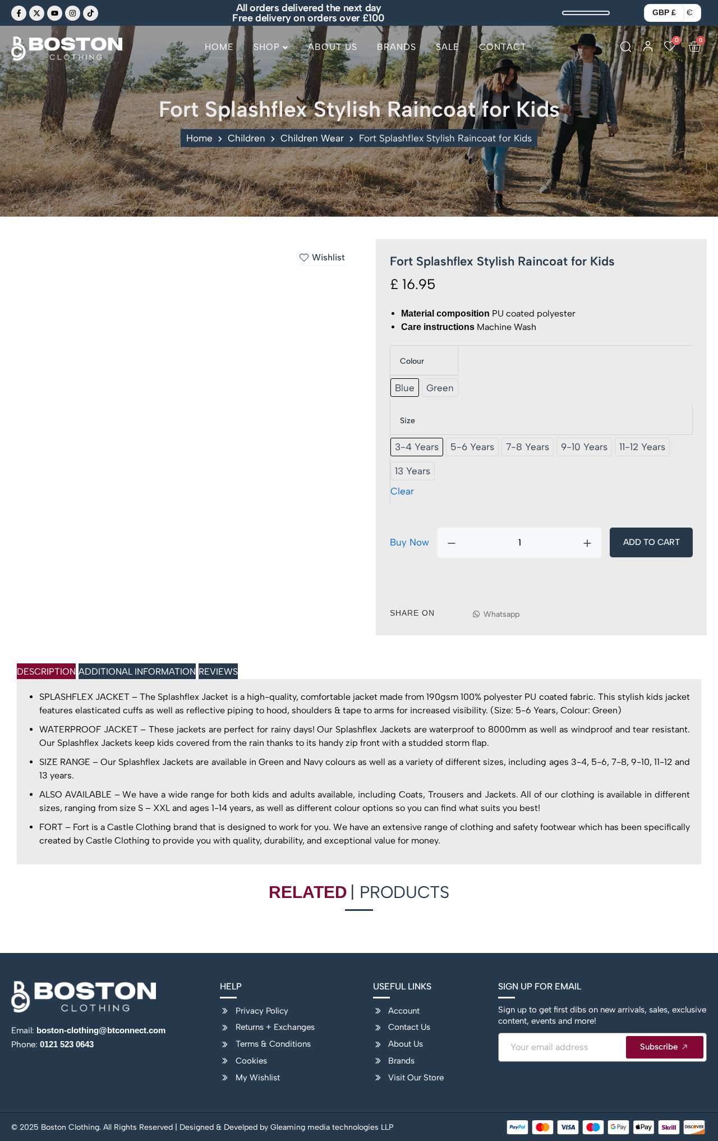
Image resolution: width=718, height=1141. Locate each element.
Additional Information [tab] (137, 671)
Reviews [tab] (218, 671)
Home (199, 138)
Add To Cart (651, 542)
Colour (412, 361)
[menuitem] (271, 51)
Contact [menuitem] (503, 47)
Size (407, 420)
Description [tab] (46, 671)
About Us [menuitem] (332, 47)
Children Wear (312, 138)
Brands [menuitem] (396, 47)
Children (246, 138)
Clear (402, 491)
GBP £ (664, 12)
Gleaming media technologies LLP (332, 1127)
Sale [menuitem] (447, 47)
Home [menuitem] (219, 47)
